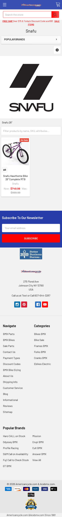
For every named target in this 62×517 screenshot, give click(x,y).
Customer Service (13, 387)
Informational (10, 399)
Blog (5, 393)
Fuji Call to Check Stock (16, 460)
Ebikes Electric (42, 363)
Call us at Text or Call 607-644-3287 (31, 295)
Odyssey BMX (10, 442)
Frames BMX (41, 345)
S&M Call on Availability (15, 454)
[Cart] (58, 4)
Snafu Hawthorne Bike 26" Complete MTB (15, 177)
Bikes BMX (40, 333)
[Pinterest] (24, 304)
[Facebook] (38, 304)
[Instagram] (17, 304)
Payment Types (11, 357)
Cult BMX (37, 448)
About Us (8, 375)
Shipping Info (10, 381)
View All (36, 460)
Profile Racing (11, 448)
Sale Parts (8, 345)
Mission (36, 436)
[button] (57, 50)
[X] (31, 304)
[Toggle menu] (4, 4)
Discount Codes (12, 363)
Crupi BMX (38, 442)
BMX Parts (9, 333)
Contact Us (9, 351)
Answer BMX (39, 454)
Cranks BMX (40, 357)
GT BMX (7, 466)
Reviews (8, 405)
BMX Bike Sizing (12, 369)
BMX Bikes (9, 339)
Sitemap (7, 411)
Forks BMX (40, 351)
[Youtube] (45, 304)
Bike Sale (39, 339)
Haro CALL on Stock (14, 436)
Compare (4, 169)
